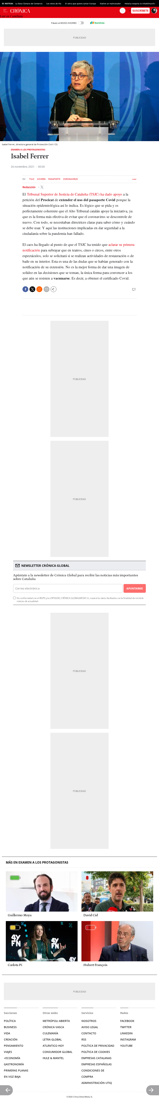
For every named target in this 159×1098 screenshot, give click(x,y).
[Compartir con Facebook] (25, 289)
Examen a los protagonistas (28, 149)
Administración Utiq (96, 1083)
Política (10, 1021)
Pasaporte (54, 179)
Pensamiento (13, 1045)
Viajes (8, 1052)
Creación (10, 1039)
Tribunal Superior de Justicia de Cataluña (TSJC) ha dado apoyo (74, 194)
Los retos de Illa (53, 3)
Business (10, 1027)
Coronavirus (70, 179)
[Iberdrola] (97, 23)
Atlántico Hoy (53, 1045)
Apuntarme (134, 588)
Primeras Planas (16, 1070)
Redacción (29, 187)
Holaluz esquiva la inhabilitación (140, 3)
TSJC (31, 179)
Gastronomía (14, 1064)
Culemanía (50, 1033)
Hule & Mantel (53, 1058)
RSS (83, 1039)
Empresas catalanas (96, 1058)
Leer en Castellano (11, 16)
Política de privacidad (97, 1045)
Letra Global (52, 1039)
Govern (41, 179)
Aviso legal (89, 1027)
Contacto (88, 1033)
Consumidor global (57, 1052)
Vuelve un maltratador (110, 3)
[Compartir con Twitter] (32, 289)
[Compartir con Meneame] (39, 289)
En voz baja (12, 1076)
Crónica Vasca (53, 1027)
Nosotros (88, 1021)
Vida (7, 1033)
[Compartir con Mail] (46, 289)
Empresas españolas (96, 1064)
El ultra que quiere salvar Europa (80, 3)
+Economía (12, 1058)
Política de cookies (95, 1052)
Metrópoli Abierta (56, 1021)
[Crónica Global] (65, 10)
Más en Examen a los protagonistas (37, 862)
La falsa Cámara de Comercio (28, 3)
